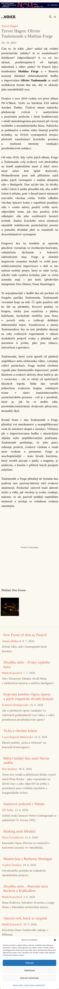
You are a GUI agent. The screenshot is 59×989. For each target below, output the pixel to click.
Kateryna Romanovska (15, 705)
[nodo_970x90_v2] (29, 5)
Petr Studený (9, 769)
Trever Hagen (9, 26)
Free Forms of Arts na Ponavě (25, 635)
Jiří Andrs (7, 810)
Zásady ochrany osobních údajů (34, 985)
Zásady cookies (18, 985)
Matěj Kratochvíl (12, 673)
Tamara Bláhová (11, 641)
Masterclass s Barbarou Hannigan (27, 859)
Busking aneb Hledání (19, 831)
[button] (55, 939)
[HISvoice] (9, 17)
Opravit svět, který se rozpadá (25, 918)
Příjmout (29, 963)
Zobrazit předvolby (29, 978)
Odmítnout (29, 970)
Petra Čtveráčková (12, 837)
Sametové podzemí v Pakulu (23, 804)
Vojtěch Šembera (12, 865)
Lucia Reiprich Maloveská (17, 737)
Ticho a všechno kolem (20, 731)
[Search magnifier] (50, 17)
